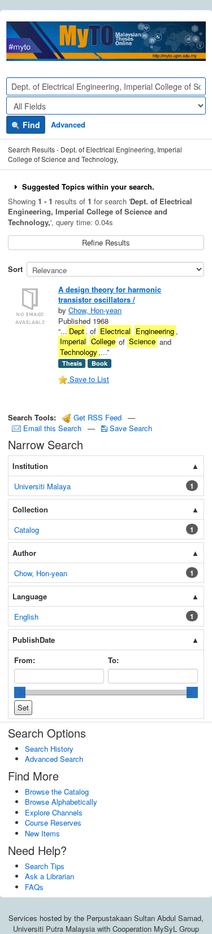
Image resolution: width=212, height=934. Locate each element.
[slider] (19, 692)
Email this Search (52, 428)
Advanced (68, 124)
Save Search (129, 428)
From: (24, 660)
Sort (15, 269)
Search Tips (44, 866)
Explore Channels (54, 812)
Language (29, 596)
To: (113, 660)
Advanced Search (54, 758)
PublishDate (33, 639)
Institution (30, 466)
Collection (30, 509)
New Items (42, 833)
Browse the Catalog (57, 791)
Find (30, 124)
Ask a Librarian (49, 876)
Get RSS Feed (96, 417)
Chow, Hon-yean (95, 310)
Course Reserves (53, 822)
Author (24, 552)
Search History (49, 748)
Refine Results (106, 242)
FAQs (34, 887)
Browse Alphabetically (61, 801)
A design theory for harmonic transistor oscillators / (109, 294)
